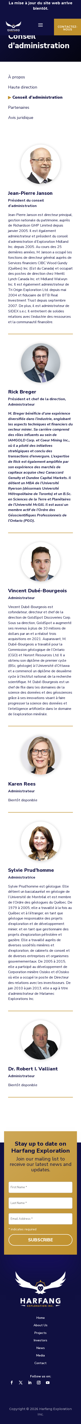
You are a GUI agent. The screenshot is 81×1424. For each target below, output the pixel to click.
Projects (40, 1333)
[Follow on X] (20, 1382)
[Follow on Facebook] (11, 1382)
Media (40, 1355)
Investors (40, 1340)
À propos (16, 77)
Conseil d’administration (37, 97)
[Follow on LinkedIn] (29, 1382)
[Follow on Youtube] (47, 1382)
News (40, 1348)
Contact (40, 1363)
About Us (40, 1325)
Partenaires (18, 107)
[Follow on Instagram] (38, 1382)
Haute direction (22, 87)
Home (40, 1318)
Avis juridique (20, 117)
